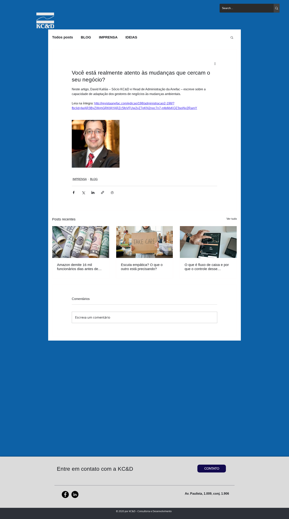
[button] (232, 37)
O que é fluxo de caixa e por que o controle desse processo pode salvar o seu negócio (207, 267)
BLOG (86, 37)
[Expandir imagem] (96, 144)
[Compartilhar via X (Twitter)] (83, 192)
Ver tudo (231, 218)
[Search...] (277, 8)
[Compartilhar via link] (102, 192)
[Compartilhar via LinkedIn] (93, 192)
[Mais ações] (215, 63)
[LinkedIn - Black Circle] (74, 494)
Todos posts (62, 37)
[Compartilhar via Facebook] (73, 192)
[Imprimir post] (112, 192)
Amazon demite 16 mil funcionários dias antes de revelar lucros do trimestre (77, 267)
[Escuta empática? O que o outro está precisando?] (144, 242)
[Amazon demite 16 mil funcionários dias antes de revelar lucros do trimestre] (80, 242)
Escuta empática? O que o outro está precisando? (142, 267)
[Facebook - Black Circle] (65, 494)
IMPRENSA (108, 37)
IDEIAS (131, 37)
